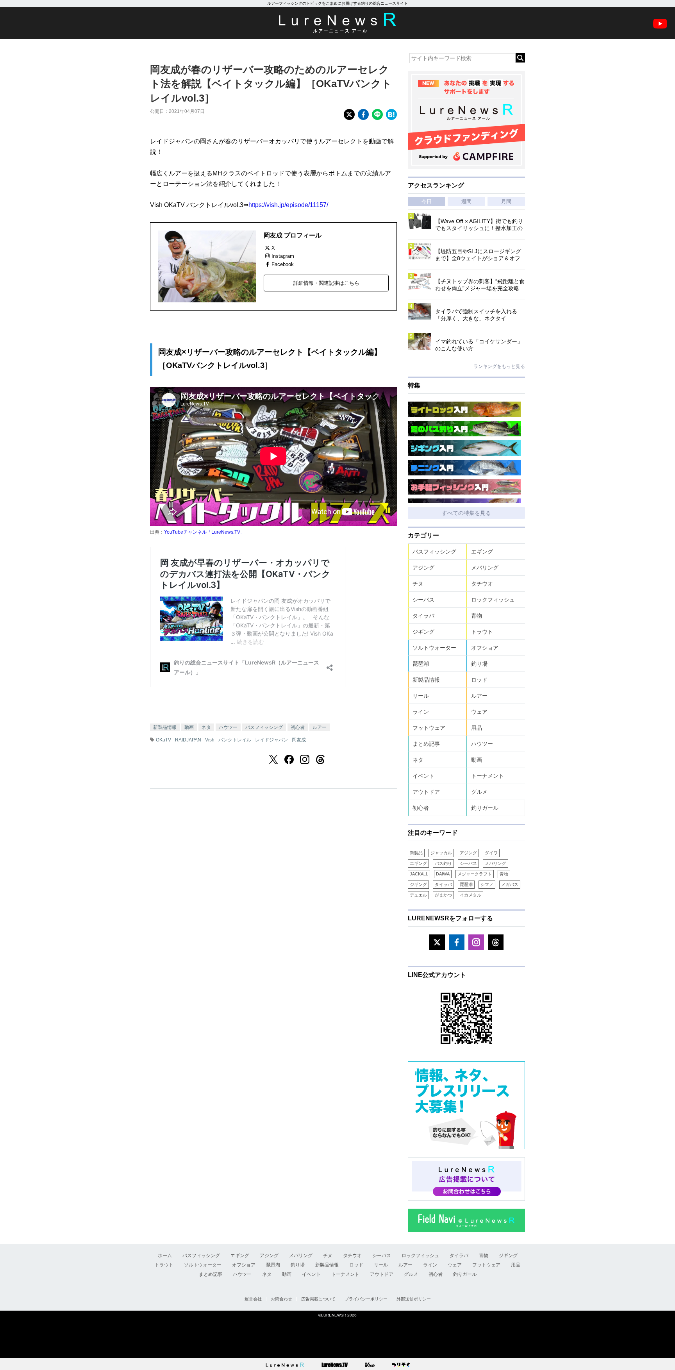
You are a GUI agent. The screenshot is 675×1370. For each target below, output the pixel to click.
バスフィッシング (264, 727)
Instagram (282, 256)
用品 (476, 728)
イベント (423, 776)
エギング (482, 551)
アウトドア (426, 792)
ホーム (165, 1255)
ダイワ (491, 852)
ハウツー (228, 727)
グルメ (479, 792)
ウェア (479, 712)
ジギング (423, 632)
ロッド (479, 680)
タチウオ (482, 584)
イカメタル (470, 895)
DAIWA (443, 874)
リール (420, 696)
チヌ (417, 584)
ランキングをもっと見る (499, 366)
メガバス (509, 884)
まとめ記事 (426, 744)
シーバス (423, 600)
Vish (209, 740)
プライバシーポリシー (366, 1299)
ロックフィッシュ (493, 600)
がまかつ (443, 895)
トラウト (482, 632)
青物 (476, 616)
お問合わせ (281, 1299)
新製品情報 (165, 727)
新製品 (416, 852)
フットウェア (428, 728)
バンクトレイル (234, 740)
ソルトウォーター (434, 648)
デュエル (418, 895)
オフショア (484, 648)
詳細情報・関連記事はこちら (326, 283)
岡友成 (299, 740)
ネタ (206, 727)
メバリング (484, 567)
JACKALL (419, 874)
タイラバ (423, 616)
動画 (189, 727)
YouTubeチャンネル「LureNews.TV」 (204, 532)
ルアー (319, 727)
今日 (426, 201)
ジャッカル (441, 852)
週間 (466, 201)
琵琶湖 (420, 664)
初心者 (298, 727)
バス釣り (443, 863)
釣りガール (484, 808)
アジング (423, 567)
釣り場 (479, 664)
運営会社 (253, 1299)
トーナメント (487, 776)
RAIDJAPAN (188, 740)
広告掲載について (318, 1299)
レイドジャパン (271, 740)
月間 (506, 201)
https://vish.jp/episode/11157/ (288, 205)
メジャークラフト (474, 874)
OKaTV (163, 740)
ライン (420, 712)
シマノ (486, 884)
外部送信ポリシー (413, 1299)
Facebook (282, 264)
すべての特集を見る (466, 513)
